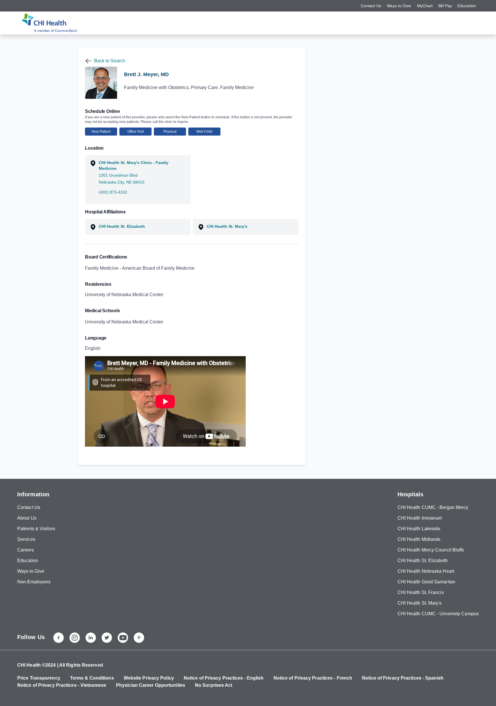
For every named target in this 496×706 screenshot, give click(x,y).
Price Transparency (38, 678)
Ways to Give (399, 5)
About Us (26, 518)
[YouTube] (123, 637)
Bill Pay (445, 5)
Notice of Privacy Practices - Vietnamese (61, 685)
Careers (25, 549)
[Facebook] (58, 637)
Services (26, 539)
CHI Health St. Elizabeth (423, 560)
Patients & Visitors (36, 528)
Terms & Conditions (92, 678)
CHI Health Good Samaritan (427, 581)
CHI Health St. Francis (421, 592)
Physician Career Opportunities (150, 685)
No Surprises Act (213, 685)
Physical (170, 132)
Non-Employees (34, 581)
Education (467, 5)
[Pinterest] (139, 637)
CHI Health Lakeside (419, 528)
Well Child (204, 132)
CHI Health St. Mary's (420, 603)
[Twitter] (107, 637)
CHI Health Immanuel (420, 518)
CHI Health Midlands (419, 539)
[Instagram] (74, 637)
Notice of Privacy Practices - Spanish (402, 678)
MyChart (425, 5)
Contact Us (371, 5)
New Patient (101, 132)
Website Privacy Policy (149, 678)
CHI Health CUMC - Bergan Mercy (433, 507)
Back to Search (109, 60)
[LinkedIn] (91, 637)
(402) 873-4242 (113, 192)
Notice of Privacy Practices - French (313, 678)
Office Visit (135, 132)
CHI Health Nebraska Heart (426, 571)
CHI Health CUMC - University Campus (438, 613)
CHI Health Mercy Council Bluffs (431, 549)
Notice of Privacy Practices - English (224, 678)
